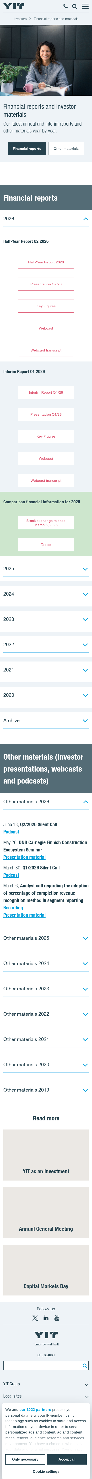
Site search (46, 1355)
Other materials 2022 (26, 1014)
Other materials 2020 (26, 1064)
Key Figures (46, 306)
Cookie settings (46, 1471)
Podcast (11, 832)
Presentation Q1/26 (46, 414)
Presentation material (24, 857)
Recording (13, 907)
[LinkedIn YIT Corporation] (46, 1317)
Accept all (67, 1459)
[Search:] (84, 1365)
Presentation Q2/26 (46, 284)
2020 (8, 695)
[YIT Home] (13, 6)
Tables (46, 544)
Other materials (66, 148)
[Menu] (85, 6)
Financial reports (27, 148)
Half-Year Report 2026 (46, 262)
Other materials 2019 (26, 1090)
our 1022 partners (35, 1410)
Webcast (46, 328)
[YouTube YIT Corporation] (57, 1317)
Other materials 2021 (26, 1039)
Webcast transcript (46, 350)
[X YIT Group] (35, 1317)
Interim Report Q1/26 (46, 392)
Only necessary (25, 1459)
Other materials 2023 (26, 988)
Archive (11, 720)
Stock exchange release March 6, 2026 (45, 522)
